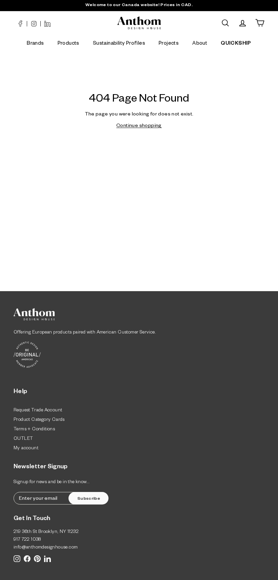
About (199, 44)
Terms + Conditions (34, 429)
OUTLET (23, 439)
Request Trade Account (38, 410)
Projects (169, 44)
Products (68, 44)
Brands (35, 44)
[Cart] (260, 23)
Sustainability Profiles (119, 44)
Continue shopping (139, 126)
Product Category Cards (39, 420)
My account (26, 448)
